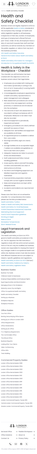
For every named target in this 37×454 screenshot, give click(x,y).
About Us (21, 435)
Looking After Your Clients (9, 344)
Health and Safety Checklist (9, 294)
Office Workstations (7, 326)
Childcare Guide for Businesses (10, 276)
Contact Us (5, 438)
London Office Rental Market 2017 (11, 385)
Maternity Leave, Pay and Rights (11, 288)
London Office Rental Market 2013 (11, 397)
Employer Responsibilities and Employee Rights (15, 279)
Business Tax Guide (7, 273)
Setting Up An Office (7, 329)
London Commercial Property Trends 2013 (14, 400)
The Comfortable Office (8, 335)
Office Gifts (4, 350)
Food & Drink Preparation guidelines (13, 214)
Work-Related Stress (8, 224)
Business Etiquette (6, 341)
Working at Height (7, 217)
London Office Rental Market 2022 (11, 372)
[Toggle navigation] (4, 4)
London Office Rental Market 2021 (11, 375)
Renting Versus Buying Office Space (12, 316)
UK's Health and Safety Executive (12, 53)
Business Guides (8, 269)
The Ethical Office (6, 338)
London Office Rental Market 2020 (11, 378)
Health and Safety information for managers (16, 61)
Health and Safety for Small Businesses (14, 207)
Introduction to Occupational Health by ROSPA (17, 63)
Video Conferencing (7, 347)
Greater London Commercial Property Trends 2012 (16, 406)
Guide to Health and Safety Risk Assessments (17, 204)
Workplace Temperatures (10, 222)
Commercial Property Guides (14, 360)
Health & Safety (19, 28)
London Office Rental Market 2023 (11, 369)
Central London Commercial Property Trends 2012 (16, 403)
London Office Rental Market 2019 (11, 382)
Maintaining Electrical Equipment (12, 212)
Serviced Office (6, 432)
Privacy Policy (23, 438)
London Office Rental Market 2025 (11, 363)
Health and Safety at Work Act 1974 (13, 260)
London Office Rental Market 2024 (12, 366)
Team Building (5, 353)
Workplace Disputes (7, 300)
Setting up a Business (7, 297)
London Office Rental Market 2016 (11, 388)
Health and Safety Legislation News (13, 265)
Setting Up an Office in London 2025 (12, 319)
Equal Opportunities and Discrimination (13, 282)
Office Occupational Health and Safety (13, 291)
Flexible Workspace (25, 432)
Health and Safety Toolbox (10, 202)
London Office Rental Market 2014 (11, 394)
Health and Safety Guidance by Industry (15, 263)
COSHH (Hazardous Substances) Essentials (16, 209)
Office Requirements (7, 323)
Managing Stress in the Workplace (11, 285)
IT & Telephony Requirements (10, 332)
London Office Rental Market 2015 (11, 391)
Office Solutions (6, 435)
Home (3, 11)
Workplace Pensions (7, 304)
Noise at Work (6, 219)
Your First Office (6, 313)
